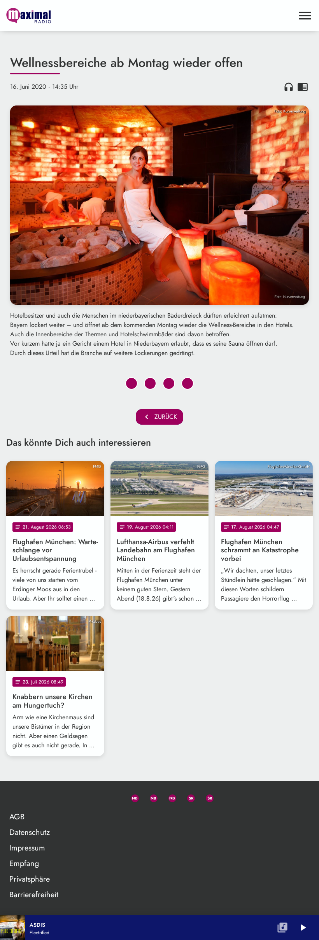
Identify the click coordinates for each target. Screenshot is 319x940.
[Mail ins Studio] (94, 797)
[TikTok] (225, 797)
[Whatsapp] (131, 797)
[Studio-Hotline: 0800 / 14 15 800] (113, 797)
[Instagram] (169, 797)
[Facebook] (150, 797)
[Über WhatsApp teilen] (169, 383)
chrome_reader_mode (302, 86)
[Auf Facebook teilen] (131, 383)
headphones (288, 86)
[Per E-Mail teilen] (187, 383)
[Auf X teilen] (150, 383)
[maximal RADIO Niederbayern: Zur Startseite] (150, 15)
